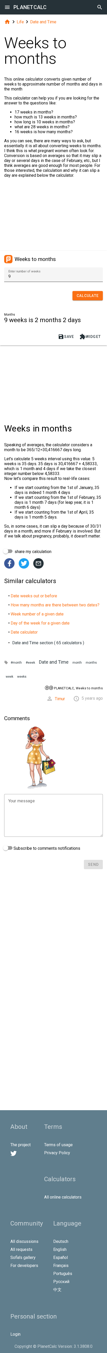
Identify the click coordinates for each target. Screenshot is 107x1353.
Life (20, 21)
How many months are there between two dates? (55, 605)
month (77, 662)
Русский (61, 1281)
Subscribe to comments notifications (46, 848)
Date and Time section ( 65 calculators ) (48, 642)
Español (60, 1257)
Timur (60, 698)
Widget (90, 337)
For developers (24, 1265)
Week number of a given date (37, 614)
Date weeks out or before (34, 595)
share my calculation (32, 551)
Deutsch (60, 1241)
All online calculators (63, 1197)
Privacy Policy (57, 1152)
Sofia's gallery (23, 1257)
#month (16, 662)
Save (66, 337)
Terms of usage (58, 1144)
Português (62, 1273)
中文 (57, 1289)
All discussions (24, 1241)
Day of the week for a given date (40, 623)
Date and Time (43, 21)
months (91, 662)
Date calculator (24, 632)
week (9, 676)
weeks (21, 676)
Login (15, 1334)
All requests (21, 1249)
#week (30, 662)
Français (61, 1265)
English (59, 1249)
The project (20, 1144)
